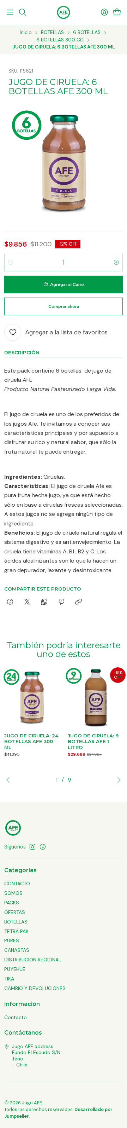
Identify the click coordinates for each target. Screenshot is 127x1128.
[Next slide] (117, 780)
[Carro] (117, 12)
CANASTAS (16, 950)
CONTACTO (17, 883)
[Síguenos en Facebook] (42, 846)
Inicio (26, 32)
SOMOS (13, 893)
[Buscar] (22, 12)
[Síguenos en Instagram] (32, 846)
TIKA (9, 979)
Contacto (15, 1017)
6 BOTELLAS (87, 32)
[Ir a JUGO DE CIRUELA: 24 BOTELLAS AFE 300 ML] (32, 698)
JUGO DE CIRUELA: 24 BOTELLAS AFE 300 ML (31, 741)
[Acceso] (104, 12)
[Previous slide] (9, 780)
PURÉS (11, 940)
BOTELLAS (52, 32)
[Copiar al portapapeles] (78, 602)
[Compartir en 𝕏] (27, 602)
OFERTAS (14, 912)
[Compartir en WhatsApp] (44, 602)
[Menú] (10, 12)
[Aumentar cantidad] (116, 262)
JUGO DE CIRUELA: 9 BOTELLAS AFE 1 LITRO (93, 741)
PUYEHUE (14, 969)
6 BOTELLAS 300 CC (60, 40)
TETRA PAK (16, 931)
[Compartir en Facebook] (10, 602)
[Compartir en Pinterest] (61, 602)
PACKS (11, 902)
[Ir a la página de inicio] (63, 12)
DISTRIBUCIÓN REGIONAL (32, 959)
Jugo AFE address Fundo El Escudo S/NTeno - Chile (36, 1055)
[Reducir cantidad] (11, 262)
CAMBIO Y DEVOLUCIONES (35, 988)
